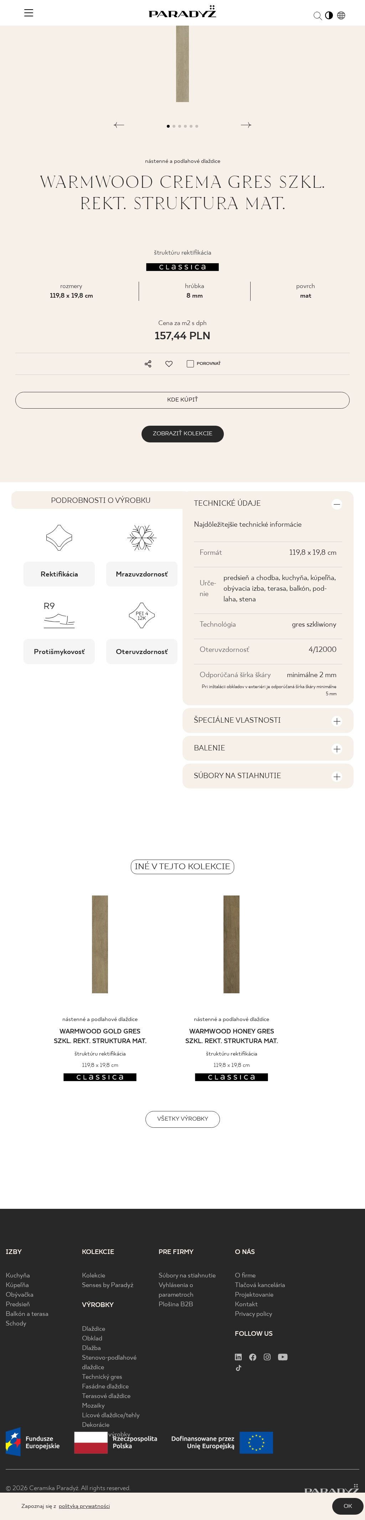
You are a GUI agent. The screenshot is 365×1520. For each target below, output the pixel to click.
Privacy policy (253, 1314)
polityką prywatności (84, 1506)
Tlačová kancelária (260, 1285)
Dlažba (91, 1348)
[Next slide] (344, 946)
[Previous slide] (21, 946)
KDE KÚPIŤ (182, 400)
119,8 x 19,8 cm (71, 296)
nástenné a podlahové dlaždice (100, 1019)
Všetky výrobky (182, 1119)
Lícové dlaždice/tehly (111, 1415)
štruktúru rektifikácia (100, 1054)
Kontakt (246, 1304)
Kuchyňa (18, 1276)
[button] (118, 126)
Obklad (92, 1339)
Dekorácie (95, 1425)
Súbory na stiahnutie (187, 1276)
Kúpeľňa (17, 1285)
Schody (16, 1324)
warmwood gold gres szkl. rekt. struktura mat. (100, 1036)
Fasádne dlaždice (105, 1387)
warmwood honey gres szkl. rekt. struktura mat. (231, 1036)
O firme (245, 1276)
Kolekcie (93, 1276)
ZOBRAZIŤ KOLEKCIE (182, 433)
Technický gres (102, 1377)
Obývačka (20, 1295)
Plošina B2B (176, 1304)
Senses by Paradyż (107, 1285)
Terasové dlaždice (106, 1396)
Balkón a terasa (27, 1314)
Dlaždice (93, 1329)
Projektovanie (254, 1295)
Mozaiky (93, 1406)
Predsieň (18, 1304)
